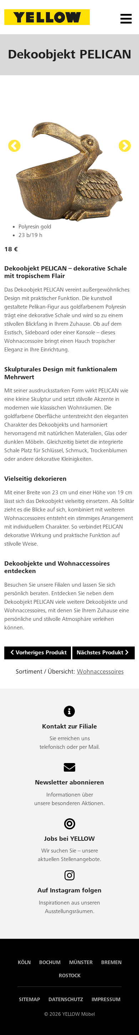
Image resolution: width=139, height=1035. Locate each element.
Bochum (50, 962)
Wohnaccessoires (100, 671)
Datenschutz (65, 1000)
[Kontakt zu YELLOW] (69, 714)
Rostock (70, 976)
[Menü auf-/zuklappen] (125, 17)
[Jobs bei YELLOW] (69, 826)
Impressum (106, 1000)
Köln (24, 962)
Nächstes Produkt (100, 652)
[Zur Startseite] (47, 17)
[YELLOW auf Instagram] (69, 878)
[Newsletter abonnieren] (69, 770)
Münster (81, 962)
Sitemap (29, 1000)
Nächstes (125, 146)
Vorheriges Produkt (41, 652)
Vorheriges (14, 146)
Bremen (111, 962)
